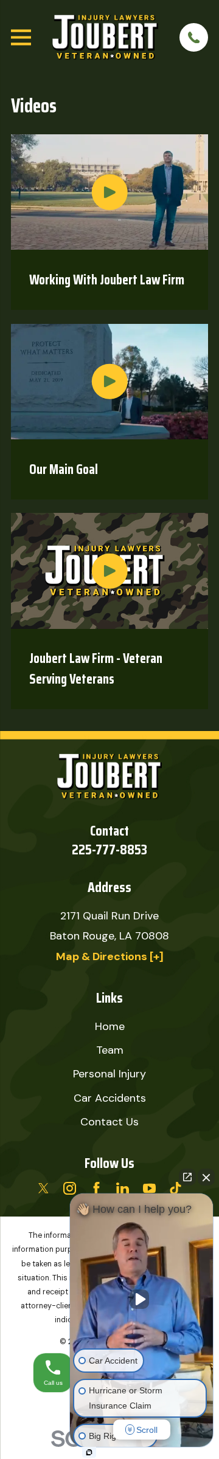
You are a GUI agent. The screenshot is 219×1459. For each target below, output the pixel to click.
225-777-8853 (109, 849)
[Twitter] (43, 1188)
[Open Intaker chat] (89, 1452)
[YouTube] (149, 1188)
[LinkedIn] (122, 1188)
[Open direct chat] (187, 1177)
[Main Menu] (21, 37)
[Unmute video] (142, 1299)
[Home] (105, 37)
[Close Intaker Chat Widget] (206, 1177)
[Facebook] (96, 1188)
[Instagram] (69, 1188)
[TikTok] (175, 1188)
